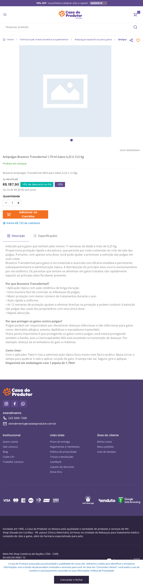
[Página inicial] (70, 14)
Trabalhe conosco (13, 461)
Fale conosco (10, 446)
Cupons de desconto (62, 466)
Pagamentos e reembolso (65, 446)
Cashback (55, 461)
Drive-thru (56, 472)
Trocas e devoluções (62, 456)
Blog (5, 451)
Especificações (47, 236)
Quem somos (10, 441)
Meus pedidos (105, 446)
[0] (135, 15)
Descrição (18, 236)
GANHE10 (96, 3)
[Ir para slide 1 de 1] (71, 140)
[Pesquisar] (135, 27)
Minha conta (104, 441)
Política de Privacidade (102, 570)
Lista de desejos (106, 451)
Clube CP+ (9, 456)
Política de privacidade (63, 451)
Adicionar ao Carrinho (28, 214)
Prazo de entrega (60, 441)
